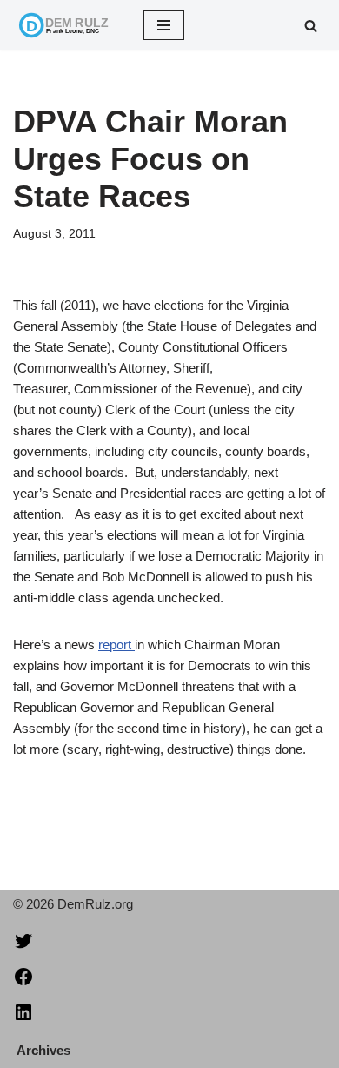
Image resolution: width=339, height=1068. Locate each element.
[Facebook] (23, 982)
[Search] (310, 25)
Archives (43, 1050)
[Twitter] (23, 946)
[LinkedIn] (23, 1018)
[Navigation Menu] (163, 25)
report (116, 644)
